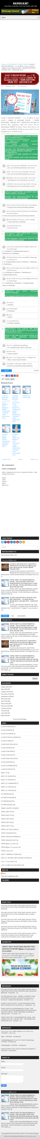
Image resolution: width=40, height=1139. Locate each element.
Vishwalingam (5, 1045)
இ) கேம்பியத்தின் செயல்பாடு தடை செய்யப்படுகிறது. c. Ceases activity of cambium (21, 221)
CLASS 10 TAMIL (6, 741)
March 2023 (5, 703)
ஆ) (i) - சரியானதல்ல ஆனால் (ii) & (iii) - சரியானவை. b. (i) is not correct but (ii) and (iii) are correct (21, 173)
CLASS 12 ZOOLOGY (7, 769)
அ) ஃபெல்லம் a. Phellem (10, 304)
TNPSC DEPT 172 (6, 826)
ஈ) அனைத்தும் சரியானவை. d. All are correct (14, 227)
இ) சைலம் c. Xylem (9, 316)
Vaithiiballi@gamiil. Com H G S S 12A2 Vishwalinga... (17, 1040)
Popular (5, 616)
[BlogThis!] (8, 379)
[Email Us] (20, 542)
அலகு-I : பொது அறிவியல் (8, 861)
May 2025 (4, 689)
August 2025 (5, 687)
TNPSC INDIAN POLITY (9, 840)
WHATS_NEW (23, 64)
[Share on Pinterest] (12, 376)
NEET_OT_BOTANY (7, 780)
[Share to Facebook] (12, 379)
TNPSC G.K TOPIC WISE (27, 396)
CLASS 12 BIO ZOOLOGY (8, 758)
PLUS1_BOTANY (12, 64)
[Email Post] (2, 379)
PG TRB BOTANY (6, 794)
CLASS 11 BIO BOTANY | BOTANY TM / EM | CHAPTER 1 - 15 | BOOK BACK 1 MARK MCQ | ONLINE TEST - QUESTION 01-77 (24, 600)
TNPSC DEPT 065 (6, 812)
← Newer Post (5, 459)
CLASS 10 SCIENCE (7, 734)
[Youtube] (17, 542)
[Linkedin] (11, 542)
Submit (6, 370)
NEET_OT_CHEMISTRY (9, 783)
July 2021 (4, 711)
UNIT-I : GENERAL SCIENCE (10, 854)
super (3, 1036)
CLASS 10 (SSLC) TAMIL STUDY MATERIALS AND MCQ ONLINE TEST (6, 440)
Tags (12, 616)
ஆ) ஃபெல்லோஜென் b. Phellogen (12, 310)
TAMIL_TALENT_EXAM (9, 808)
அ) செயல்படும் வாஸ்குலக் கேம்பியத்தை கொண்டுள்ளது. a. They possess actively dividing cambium (22, 206)
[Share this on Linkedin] (15, 376)
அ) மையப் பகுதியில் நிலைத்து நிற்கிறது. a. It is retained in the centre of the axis (19, 346)
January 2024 (5, 692)
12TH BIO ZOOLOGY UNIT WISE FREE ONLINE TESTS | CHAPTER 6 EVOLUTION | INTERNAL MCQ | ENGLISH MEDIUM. (18, 907)
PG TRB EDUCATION (7, 797)
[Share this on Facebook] (7, 376)
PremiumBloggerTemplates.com (18, 1136)
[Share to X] (10, 379)
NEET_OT (4, 773)
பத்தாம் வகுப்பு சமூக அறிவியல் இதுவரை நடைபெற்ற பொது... (17, 1031)
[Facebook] (5, 542)
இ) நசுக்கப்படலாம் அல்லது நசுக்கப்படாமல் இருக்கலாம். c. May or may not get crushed (21, 359)
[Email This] (6, 379)
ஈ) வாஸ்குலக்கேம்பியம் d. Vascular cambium (13, 322)
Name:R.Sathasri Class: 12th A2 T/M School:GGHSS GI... (18, 1049)
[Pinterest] (8, 542)
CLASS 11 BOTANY (7, 748)
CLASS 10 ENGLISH (7, 726)
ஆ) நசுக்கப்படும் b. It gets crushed (12, 352)
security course (32, 1136)
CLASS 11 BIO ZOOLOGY (8, 744)
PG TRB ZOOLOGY (7, 805)
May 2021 (4, 715)
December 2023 (6, 694)
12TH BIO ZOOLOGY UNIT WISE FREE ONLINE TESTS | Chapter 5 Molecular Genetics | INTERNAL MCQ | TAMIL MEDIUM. (19, 921)
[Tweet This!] (9, 376)
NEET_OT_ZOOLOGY (7, 790)
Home (4, 64)
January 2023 (5, 708)
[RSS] (23, 542)
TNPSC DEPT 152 (6, 822)
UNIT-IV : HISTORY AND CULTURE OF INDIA (15, 858)
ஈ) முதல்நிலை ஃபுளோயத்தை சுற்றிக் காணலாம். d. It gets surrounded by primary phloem (20, 365)
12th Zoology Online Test (9, 555)
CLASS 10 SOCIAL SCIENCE (10, 737)
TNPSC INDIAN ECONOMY (10, 836)
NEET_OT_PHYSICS (7, 787)
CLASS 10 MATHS (6, 730)
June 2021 (4, 713)
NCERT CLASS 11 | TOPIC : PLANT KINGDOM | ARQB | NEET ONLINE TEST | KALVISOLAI (18, 1004)
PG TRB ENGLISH (7, 801)
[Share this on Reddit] (17, 376)
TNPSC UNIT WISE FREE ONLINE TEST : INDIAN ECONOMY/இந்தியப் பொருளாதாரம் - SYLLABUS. (19, 949)
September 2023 (6, 696)
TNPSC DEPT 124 (6, 819)
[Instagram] (14, 542)
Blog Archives (21, 616)
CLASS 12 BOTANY (7, 762)
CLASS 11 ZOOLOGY (7, 755)
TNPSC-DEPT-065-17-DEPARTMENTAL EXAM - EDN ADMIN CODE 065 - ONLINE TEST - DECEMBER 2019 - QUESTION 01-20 (18, 1019)
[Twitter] (2, 542)
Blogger (24, 719)
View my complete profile (9, 876)
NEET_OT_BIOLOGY (7, 776)
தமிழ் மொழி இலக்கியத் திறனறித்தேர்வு (11, 865)
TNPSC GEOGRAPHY (8, 833)
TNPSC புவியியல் (6, 851)
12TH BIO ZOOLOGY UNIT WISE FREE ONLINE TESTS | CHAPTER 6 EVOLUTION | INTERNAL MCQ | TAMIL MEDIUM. (18, 914)
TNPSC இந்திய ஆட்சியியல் (9, 844)
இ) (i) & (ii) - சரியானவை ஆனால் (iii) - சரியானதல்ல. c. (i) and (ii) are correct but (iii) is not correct (21, 179)
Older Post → (35, 459)
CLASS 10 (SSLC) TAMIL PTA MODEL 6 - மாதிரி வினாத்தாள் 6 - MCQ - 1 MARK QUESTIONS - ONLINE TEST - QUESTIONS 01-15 (16, 444)
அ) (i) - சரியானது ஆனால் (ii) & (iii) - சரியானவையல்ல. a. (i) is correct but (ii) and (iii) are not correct (22, 167)
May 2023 (4, 699)
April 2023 (4, 701)
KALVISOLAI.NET (21, 3)
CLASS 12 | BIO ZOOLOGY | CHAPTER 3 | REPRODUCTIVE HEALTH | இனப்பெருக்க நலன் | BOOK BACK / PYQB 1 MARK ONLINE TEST (23, 566)
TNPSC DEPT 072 (6, 815)
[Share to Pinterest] (14, 379)
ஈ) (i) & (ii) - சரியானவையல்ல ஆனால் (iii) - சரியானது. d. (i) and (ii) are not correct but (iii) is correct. (22, 185)
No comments (22, 86)
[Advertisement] (20, 42)
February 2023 (5, 706)
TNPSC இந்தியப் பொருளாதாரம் (10, 847)
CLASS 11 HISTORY (7, 751)
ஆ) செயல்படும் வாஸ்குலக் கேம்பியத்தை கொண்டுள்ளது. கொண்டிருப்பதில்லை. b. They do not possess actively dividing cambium (19, 213)
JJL (4, 873)
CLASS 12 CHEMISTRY (8, 765)
